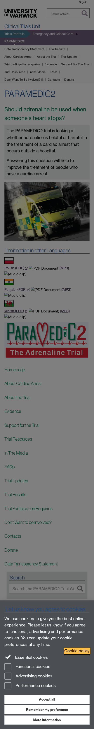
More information (47, 720)
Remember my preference (47, 710)
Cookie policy (77, 650)
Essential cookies (31, 657)
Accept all (47, 699)
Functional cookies (32, 666)
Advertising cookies (33, 676)
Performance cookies (35, 685)
